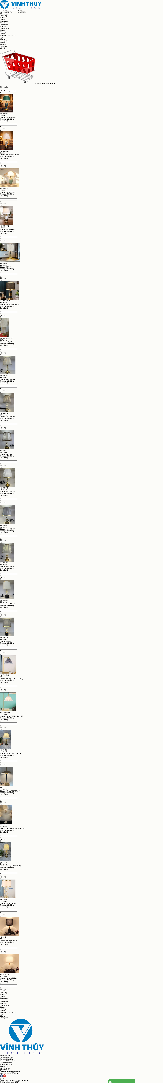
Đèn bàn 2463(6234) (6, 342)
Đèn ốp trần (4, 25)
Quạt (1, 37)
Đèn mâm (3, 23)
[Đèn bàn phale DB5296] (7, 411)
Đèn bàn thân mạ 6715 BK (8, 941)
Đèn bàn (2, 34)
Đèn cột (2, 30)
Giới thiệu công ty (5, 1055)
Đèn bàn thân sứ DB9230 (8, 192)
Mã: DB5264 (4, 376)
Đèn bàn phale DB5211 (7, 454)
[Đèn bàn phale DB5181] (7, 524)
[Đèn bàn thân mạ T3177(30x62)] (5, 860)
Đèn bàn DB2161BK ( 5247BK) (10, 304)
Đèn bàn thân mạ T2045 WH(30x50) (11, 716)
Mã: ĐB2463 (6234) (6, 338)
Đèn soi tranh (4, 28)
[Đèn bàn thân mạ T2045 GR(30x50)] (8, 673)
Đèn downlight (4, 21)
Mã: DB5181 (4, 525)
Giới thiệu (3, 44)
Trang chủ (3, 43)
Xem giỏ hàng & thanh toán (45, 83)
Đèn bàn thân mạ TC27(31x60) (10, 791)
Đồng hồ (2, 39)
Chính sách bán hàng (6, 1057)
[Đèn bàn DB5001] (10, 262)
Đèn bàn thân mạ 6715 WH (8, 978)
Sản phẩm (3, 46)
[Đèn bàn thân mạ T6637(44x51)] (5, 748)
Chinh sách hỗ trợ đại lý (7, 1061)
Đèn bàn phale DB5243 (7, 604)
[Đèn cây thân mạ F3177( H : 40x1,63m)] (6, 823)
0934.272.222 (21, 12)
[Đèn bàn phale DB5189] (7, 486)
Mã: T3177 (3, 862)
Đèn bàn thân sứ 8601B (7, 230)
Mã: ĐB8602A (4, 151)
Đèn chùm (3, 26)
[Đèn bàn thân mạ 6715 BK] (9, 935)
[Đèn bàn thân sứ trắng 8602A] (6, 149)
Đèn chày (3, 32)
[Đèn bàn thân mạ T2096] (7, 898)
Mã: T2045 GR (4, 675)
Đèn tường (3, 16)
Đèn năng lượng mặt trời (8, 35)
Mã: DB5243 (4, 600)
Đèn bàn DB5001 (5, 267)
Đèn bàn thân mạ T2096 (8, 903)
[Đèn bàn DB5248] (7, 636)
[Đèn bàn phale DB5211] (7, 449)
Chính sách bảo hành (6, 1059)
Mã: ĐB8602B (4, 114)
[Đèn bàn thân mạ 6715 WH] (9, 973)
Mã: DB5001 (4, 263)
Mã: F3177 (3, 825)
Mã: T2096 (3, 900)
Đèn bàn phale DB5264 (7, 379)
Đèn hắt (2, 19)
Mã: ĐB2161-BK (5, 301)
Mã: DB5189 (4, 488)
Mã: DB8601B (4, 226)
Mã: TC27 (3, 787)
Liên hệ (2, 48)
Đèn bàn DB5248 (5, 641)
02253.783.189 (10, 12)
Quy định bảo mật (6, 1063)
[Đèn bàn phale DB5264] (7, 374)
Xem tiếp (3, 991)
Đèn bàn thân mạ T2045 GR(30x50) (11, 679)
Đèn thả (2, 17)
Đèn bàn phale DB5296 (7, 417)
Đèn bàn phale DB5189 (7, 491)
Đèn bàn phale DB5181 (7, 529)
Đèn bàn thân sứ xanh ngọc (9, 117)
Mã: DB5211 (4, 450)
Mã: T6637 (3, 750)
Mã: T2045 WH (5, 712)
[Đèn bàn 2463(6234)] (4, 336)
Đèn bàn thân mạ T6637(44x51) (10, 753)
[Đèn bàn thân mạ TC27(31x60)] (6, 786)
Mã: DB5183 (4, 563)
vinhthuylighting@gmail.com (11, 1072)
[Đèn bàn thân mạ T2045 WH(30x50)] (8, 711)
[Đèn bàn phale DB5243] (7, 598)
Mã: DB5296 (4, 413)
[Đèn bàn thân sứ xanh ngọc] (6, 112)
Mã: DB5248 (4, 638)
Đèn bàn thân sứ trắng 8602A (9, 155)
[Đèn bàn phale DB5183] (7, 561)
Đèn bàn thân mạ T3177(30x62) (10, 866)
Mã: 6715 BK (4, 937)
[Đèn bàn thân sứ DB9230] (9, 187)
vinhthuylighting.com (8, 1082)
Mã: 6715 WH (4, 974)
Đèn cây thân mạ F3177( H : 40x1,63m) (12, 828)
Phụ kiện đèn (4, 41)
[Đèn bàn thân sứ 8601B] (6, 224)
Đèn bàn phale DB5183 (7, 566)
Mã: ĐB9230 (4, 188)
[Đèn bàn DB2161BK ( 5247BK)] (9, 299)
